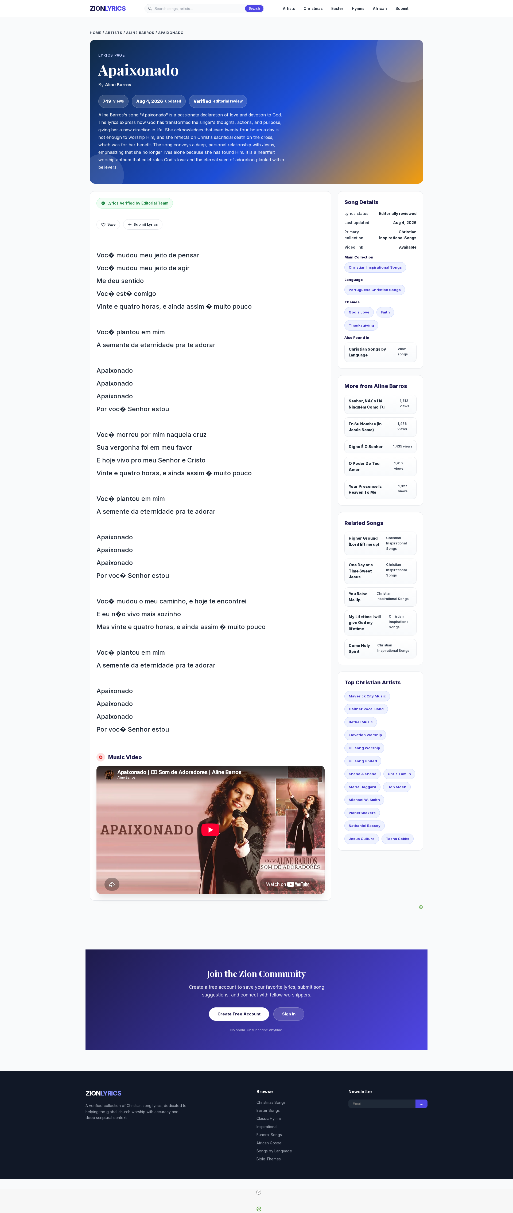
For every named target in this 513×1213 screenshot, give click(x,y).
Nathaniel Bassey (364, 825)
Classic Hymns (269, 1118)
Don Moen (396, 787)
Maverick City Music (367, 696)
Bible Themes (268, 1159)
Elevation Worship (365, 735)
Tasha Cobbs (397, 839)
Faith (385, 312)
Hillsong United (363, 761)
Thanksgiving (361, 325)
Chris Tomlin (399, 774)
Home (96, 33)
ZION (108, 8)
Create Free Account (239, 1013)
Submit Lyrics (146, 224)
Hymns (358, 8)
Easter (337, 8)
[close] (258, 1192)
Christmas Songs (271, 1102)
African (380, 8)
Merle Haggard (362, 787)
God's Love (359, 312)
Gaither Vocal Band (366, 709)
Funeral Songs (269, 1134)
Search (254, 8)
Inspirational (266, 1126)
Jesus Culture (362, 839)
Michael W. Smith (364, 800)
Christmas (313, 8)
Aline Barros (140, 33)
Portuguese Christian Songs (375, 290)
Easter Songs (268, 1110)
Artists (289, 8)
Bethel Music (361, 722)
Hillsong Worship (364, 748)
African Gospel (269, 1143)
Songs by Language (274, 1151)
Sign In (289, 1013)
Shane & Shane (362, 774)
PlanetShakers (362, 813)
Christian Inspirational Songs (375, 267)
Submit (402, 8)
